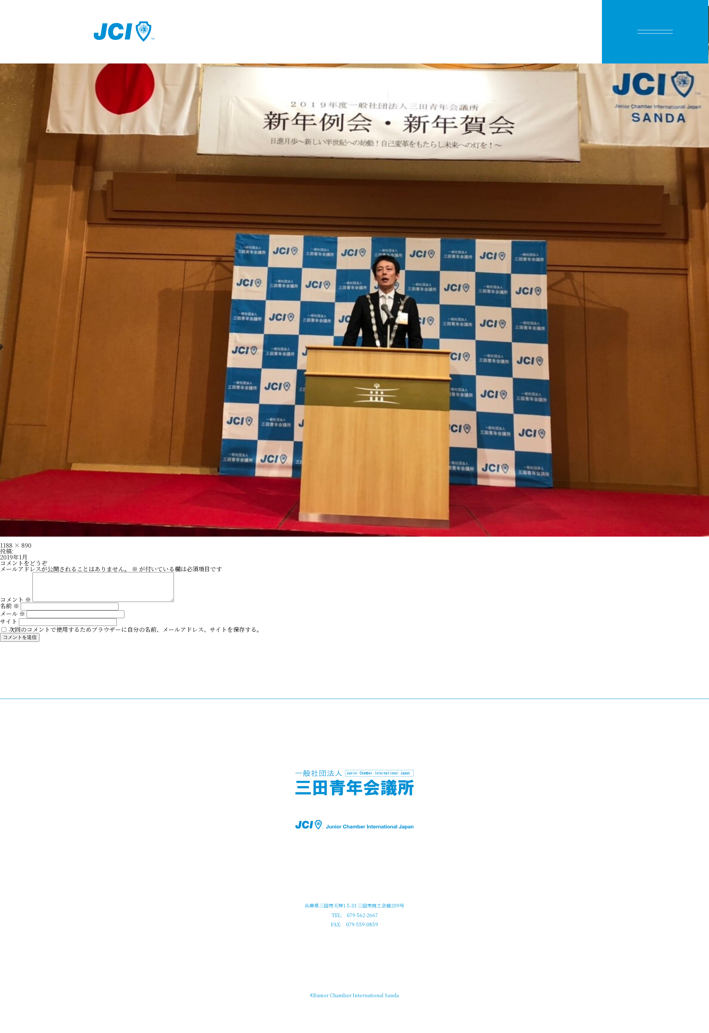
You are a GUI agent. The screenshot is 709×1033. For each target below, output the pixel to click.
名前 (9, 606)
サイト (8, 621)
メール (12, 613)
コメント (15, 599)
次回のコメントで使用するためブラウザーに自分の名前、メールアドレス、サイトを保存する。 (136, 629)
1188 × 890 (15, 545)
